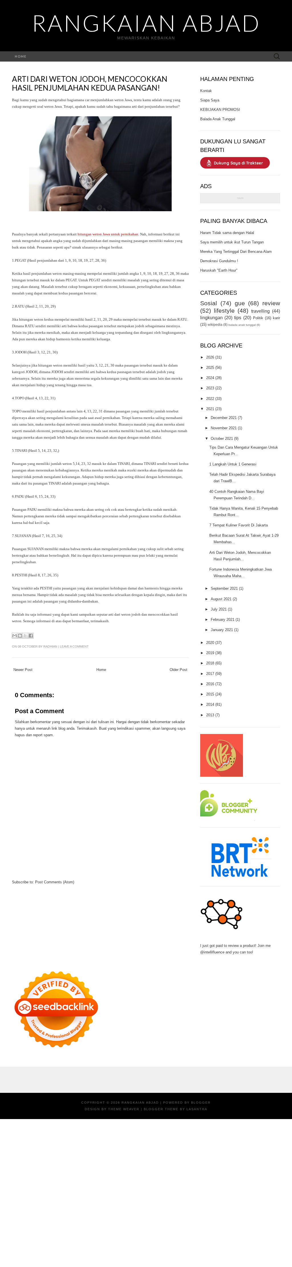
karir (276, 318)
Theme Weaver (123, 1109)
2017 (210, 674)
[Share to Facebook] (31, 635)
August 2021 (221, 599)
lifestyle (224, 310)
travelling (260, 311)
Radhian (50, 646)
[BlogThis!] (20, 635)
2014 (210, 704)
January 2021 (222, 630)
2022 (210, 398)
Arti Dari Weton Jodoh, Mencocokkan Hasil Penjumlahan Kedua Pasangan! (89, 83)
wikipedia (215, 324)
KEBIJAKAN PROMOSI (220, 109)
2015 (210, 694)
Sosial (208, 303)
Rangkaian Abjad (146, 22)
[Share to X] (25, 635)
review (271, 303)
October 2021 (222, 438)
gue (240, 303)
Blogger (201, 1102)
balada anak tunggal (242, 324)
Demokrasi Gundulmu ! (219, 261)
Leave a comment (74, 646)
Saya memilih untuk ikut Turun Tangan (232, 242)
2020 (210, 642)
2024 (210, 378)
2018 (210, 663)
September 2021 (224, 588)
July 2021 (219, 609)
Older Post (178, 670)
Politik (258, 318)
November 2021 (224, 428)
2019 (210, 653)
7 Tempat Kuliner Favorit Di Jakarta (238, 525)
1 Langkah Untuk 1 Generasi (232, 464)
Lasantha (196, 1109)
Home (21, 56)
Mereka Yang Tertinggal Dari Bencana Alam (236, 251)
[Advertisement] (100, 925)
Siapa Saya (209, 100)
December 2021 (224, 418)
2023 (210, 388)
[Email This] (14, 635)
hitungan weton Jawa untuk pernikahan (108, 234)
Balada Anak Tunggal (217, 119)
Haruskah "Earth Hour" (219, 270)
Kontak (206, 91)
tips (237, 317)
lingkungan (211, 317)
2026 (210, 357)
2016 (210, 684)
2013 (210, 715)
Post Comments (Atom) (54, 882)
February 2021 (222, 619)
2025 (210, 367)
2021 (210, 409)
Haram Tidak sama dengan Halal (227, 233)
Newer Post (23, 670)
